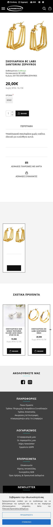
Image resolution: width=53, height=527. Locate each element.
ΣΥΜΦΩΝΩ (26, 522)
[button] (3, 329)
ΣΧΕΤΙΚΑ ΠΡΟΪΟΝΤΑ (26, 294)
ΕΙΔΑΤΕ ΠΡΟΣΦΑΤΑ (26, 213)
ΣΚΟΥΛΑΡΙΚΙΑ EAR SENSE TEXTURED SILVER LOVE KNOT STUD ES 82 (14, 332)
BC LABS (22, 73)
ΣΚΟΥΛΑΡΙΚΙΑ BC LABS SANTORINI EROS (39, 331)
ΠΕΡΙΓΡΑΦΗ (26, 126)
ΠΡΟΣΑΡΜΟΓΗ (26, 515)
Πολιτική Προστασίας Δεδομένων (15, 508)
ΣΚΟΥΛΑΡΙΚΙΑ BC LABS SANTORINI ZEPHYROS (14, 250)
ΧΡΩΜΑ (9, 95)
